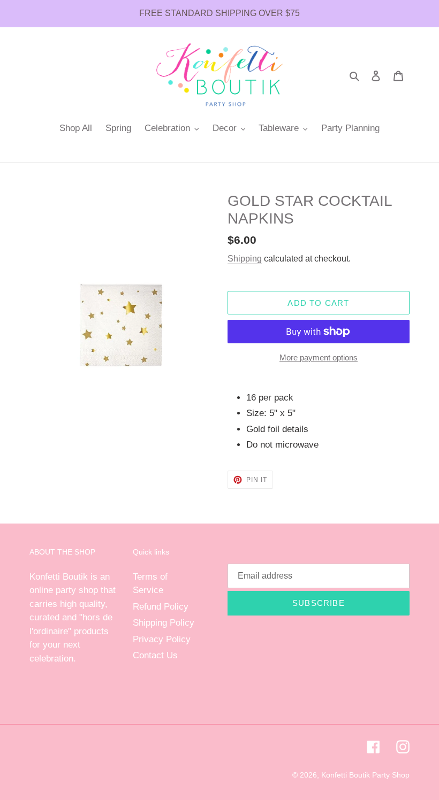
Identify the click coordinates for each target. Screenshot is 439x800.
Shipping (245, 258)
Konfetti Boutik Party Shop (365, 775)
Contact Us (155, 655)
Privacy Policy (162, 639)
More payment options (318, 357)
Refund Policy (160, 607)
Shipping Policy (163, 623)
